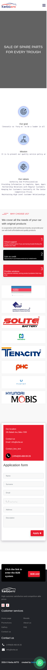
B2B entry (35, 574)
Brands (26, 618)
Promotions (6, 623)
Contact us (6, 632)
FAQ (25, 627)
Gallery (4, 627)
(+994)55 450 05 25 (21, 456)
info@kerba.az (12, 650)
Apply (36, 533)
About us (27, 623)
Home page (6, 618)
